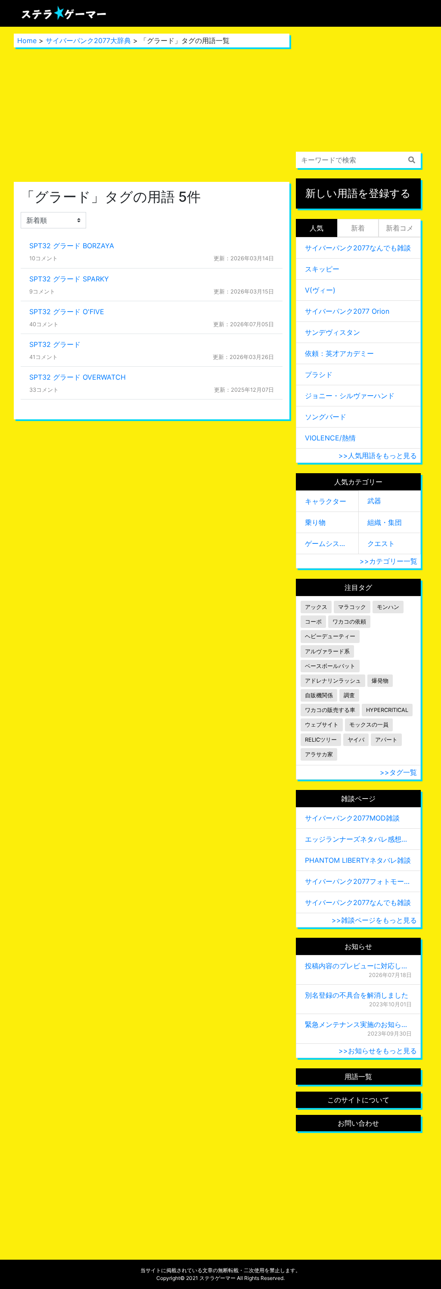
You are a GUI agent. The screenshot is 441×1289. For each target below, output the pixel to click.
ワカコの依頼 (349, 621)
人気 (316, 228)
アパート (386, 740)
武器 (374, 500)
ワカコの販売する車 (330, 710)
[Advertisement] (151, 114)
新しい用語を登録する (358, 193)
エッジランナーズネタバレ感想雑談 (358, 839)
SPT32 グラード (55, 344)
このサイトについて (358, 1099)
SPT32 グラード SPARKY (69, 279)
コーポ (313, 621)
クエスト (381, 543)
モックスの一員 (368, 724)
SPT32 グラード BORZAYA (71, 245)
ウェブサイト (322, 724)
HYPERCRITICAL (387, 710)
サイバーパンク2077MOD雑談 (352, 818)
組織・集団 (384, 522)
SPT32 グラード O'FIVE (66, 311)
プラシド (318, 374)
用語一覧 (358, 1076)
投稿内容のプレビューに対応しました (358, 965)
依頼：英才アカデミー (339, 353)
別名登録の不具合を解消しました (356, 995)
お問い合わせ (358, 1123)
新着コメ (399, 228)
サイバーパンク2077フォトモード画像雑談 (358, 881)
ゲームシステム (327, 543)
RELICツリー (321, 740)
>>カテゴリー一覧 (388, 561)
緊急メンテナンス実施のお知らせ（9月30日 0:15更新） (358, 1024)
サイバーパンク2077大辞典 (88, 40)
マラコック (352, 607)
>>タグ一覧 (398, 772)
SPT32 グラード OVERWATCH (77, 377)
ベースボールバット (330, 666)
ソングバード (325, 416)
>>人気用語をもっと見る (378, 455)
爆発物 (380, 680)
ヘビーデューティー (330, 636)
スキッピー (322, 269)
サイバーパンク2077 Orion (347, 311)
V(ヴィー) (320, 290)
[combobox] (358, 160)
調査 (349, 695)
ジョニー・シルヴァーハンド (349, 395)
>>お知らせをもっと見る (378, 1050)
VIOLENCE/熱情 (330, 438)
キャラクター (325, 501)
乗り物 (315, 522)
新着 (358, 228)
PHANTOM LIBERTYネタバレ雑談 (358, 860)
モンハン (388, 607)
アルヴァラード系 (327, 651)
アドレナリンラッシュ (333, 680)
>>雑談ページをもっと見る (374, 920)
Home (27, 40)
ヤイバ (356, 740)
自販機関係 (319, 695)
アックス (316, 607)
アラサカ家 (319, 754)
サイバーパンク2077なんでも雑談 (358, 247)
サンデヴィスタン (332, 332)
